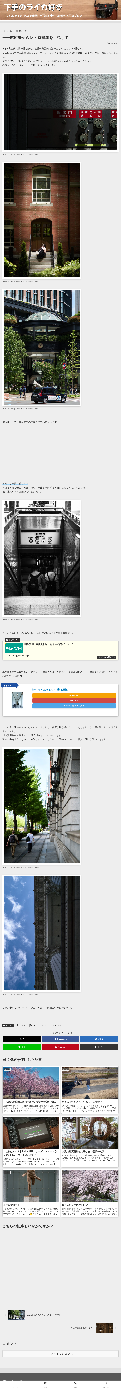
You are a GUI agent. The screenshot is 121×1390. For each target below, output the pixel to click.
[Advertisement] (60, 451)
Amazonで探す (74, 695)
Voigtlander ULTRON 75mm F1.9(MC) (48, 1025)
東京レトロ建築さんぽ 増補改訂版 (50, 689)
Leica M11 (23, 1025)
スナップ (9, 1025)
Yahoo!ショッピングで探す (74, 706)
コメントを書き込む (60, 1353)
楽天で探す (74, 700)
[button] (99, 1047)
